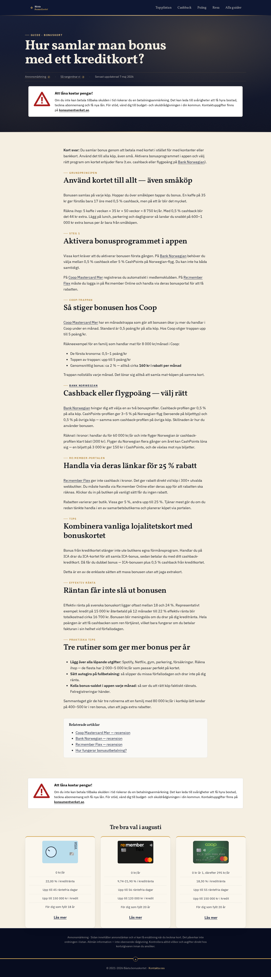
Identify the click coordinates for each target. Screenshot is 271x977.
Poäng (202, 7)
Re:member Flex (76, 480)
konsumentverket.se (74, 110)
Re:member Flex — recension (99, 744)
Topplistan (164, 7)
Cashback (184, 7)
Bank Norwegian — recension (99, 738)
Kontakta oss (157, 968)
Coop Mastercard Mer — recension (103, 732)
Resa (215, 7)
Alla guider (233, 7)
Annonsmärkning (37, 76)
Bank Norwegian (191, 161)
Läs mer (60, 917)
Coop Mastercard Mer (85, 277)
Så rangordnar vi (72, 76)
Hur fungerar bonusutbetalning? (101, 750)
